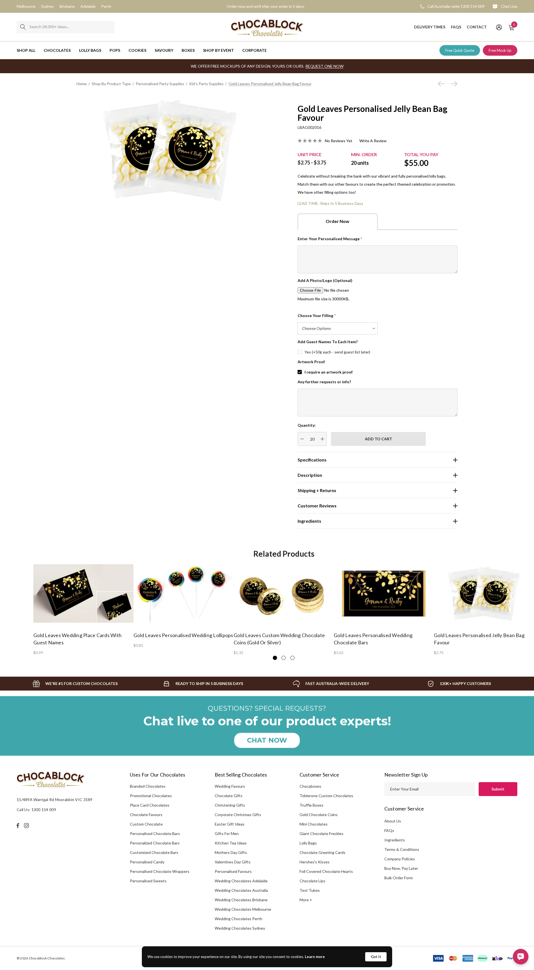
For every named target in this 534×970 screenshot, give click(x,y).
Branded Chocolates (147, 786)
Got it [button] (376, 956)
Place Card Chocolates (149, 805)
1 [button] (275, 658)
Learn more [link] (315, 956)
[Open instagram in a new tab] (27, 825)
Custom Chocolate (146, 824)
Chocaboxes (310, 786)
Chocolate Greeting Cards (322, 852)
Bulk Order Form (398, 877)
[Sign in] (498, 27)
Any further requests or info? (324, 381)
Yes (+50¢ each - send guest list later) (337, 352)
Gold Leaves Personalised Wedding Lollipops (183, 635)
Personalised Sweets (148, 880)
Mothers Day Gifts (231, 852)
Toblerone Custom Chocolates (326, 795)
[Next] (453, 83)
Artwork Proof (311, 361)
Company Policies (399, 858)
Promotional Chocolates (151, 795)
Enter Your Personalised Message (330, 238)
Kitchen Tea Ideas (231, 843)
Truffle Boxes (311, 805)
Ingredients (394, 840)
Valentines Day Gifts (233, 862)
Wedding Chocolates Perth (238, 918)
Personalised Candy (147, 862)
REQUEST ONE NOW (324, 66)
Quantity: (307, 425)
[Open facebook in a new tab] (17, 825)
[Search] (23, 27)
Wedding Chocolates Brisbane (241, 899)
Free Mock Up (500, 50)
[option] (83, 609)
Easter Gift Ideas (229, 824)
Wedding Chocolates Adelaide (241, 880)
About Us (392, 821)
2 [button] (283, 658)
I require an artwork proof (329, 372)
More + (306, 899)
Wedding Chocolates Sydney (240, 928)
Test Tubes (310, 890)
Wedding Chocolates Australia (241, 890)
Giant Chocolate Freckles (321, 833)
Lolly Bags (308, 843)
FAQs (389, 830)
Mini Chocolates (314, 824)
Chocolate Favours (146, 814)
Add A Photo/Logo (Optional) (325, 280)
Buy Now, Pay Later (401, 868)
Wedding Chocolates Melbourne (243, 909)
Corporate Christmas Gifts (238, 814)
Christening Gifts (230, 805)
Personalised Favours (233, 871)
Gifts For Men (227, 833)
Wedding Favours (230, 786)
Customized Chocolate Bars (154, 852)
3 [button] (292, 658)
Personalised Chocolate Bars (155, 833)
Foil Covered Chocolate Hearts (326, 871)
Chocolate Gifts (229, 795)
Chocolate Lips (312, 880)
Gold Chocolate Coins (319, 814)
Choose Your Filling (317, 315)
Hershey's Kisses (315, 862)
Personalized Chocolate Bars (155, 843)
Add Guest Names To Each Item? (328, 341)
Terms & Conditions (401, 849)
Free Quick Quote (459, 50)
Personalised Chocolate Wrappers (159, 871)
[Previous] (442, 83)
